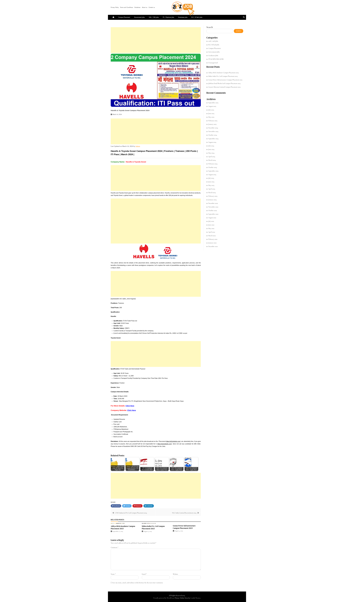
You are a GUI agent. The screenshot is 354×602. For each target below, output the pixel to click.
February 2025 (212, 121)
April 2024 (211, 157)
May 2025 (211, 117)
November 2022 (213, 207)
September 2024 (213, 139)
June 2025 (211, 113)
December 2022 (213, 203)
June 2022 (211, 225)
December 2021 (213, 246)
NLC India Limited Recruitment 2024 (184, 513)
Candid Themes (195, 598)
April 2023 (211, 189)
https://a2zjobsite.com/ (173, 441)
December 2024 (213, 128)
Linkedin (149, 506)
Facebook (116, 506)
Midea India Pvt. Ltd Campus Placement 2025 (153, 527)
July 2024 (211, 146)
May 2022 (211, 228)
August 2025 (212, 106)
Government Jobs (139, 17)
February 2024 (212, 164)
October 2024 (212, 135)
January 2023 (212, 200)
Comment (114, 547)
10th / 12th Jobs (154, 17)
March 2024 (212, 160)
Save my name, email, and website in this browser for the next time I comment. (137, 583)
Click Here (130, 406)
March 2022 (212, 236)
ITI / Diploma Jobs (168, 17)
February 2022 (212, 239)
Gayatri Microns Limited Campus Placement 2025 (224, 87)
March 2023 (212, 192)
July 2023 (211, 178)
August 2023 (212, 174)
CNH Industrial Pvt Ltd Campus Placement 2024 (131, 513)
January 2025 (212, 124)
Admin (137, 146)
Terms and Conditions (126, 7)
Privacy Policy (115, 7)
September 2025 (213, 103)
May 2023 (211, 185)
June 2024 (211, 149)
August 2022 (212, 218)
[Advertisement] (156, 40)
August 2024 (212, 142)
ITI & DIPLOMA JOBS (216, 59)
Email (144, 574)
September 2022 (213, 214)
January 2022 (212, 243)
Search (209, 27)
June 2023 (211, 182)
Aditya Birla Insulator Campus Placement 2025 (123, 527)
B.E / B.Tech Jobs (196, 17)
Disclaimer (137, 7)
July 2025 (211, 110)
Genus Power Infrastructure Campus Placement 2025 (184, 526)
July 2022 (211, 221)
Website (175, 574)
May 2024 (211, 153)
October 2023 (212, 167)
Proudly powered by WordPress (163, 598)
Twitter (127, 506)
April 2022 (211, 232)
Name (113, 574)
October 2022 (212, 210)
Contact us (152, 7)
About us (144, 7)
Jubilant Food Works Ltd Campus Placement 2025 (224, 83)
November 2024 (213, 131)
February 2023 (212, 196)
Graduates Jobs (182, 17)
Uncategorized (213, 63)
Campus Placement (124, 17)
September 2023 (213, 171)
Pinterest (138, 506)
